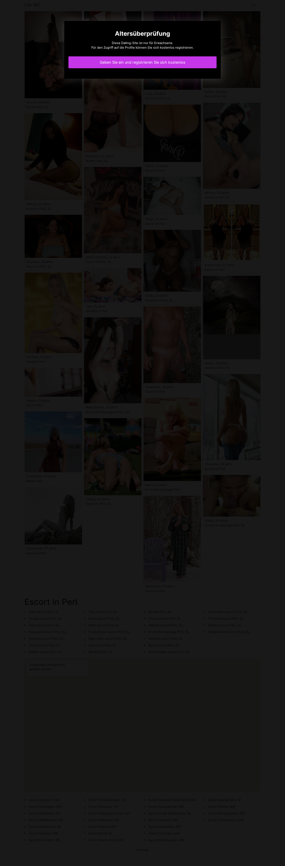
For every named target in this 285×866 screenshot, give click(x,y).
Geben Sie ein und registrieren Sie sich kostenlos (142, 62)
